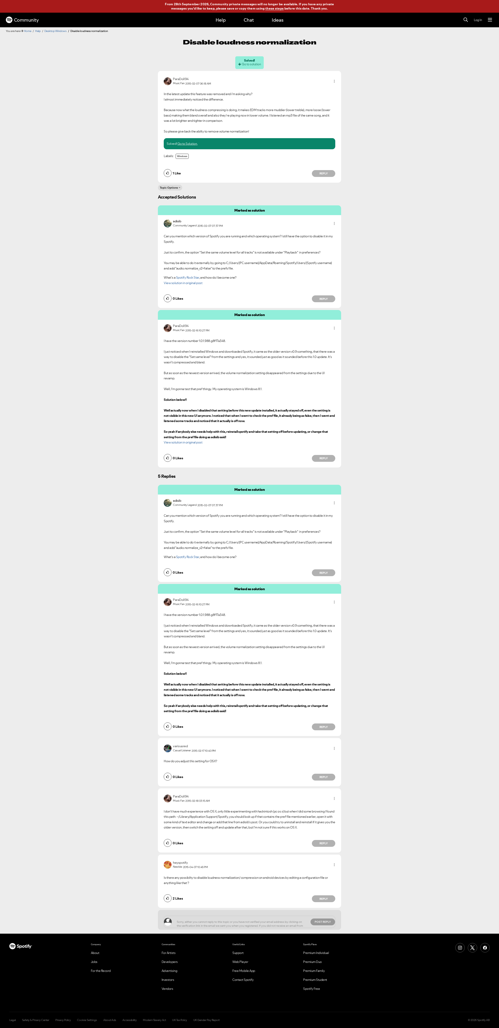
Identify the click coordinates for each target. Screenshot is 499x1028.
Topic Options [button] (169, 188)
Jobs (94, 962)
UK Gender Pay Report (206, 1020)
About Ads (109, 1020)
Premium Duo (312, 962)
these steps (274, 8)
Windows (182, 156)
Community (26, 20)
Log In (478, 20)
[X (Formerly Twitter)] (472, 947)
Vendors (167, 988)
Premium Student (315, 980)
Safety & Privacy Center (35, 1020)
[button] (334, 81)
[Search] (465, 19)
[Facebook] (485, 947)
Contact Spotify (243, 980)
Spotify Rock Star (187, 277)
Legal (12, 1020)
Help (221, 20)
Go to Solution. (187, 143)
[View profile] (168, 81)
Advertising (169, 971)
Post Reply (323, 922)
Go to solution (251, 64)
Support (238, 953)
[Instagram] (460, 947)
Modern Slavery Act (154, 1020)
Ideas (277, 20)
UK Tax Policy (179, 1020)
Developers (170, 962)
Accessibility (129, 1020)
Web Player (240, 962)
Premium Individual (316, 953)
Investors (168, 980)
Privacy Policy (63, 1020)
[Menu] (490, 20)
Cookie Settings (87, 1020)
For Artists (169, 953)
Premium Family (314, 971)
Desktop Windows (55, 31)
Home (27, 31)
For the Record (101, 971)
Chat (249, 20)
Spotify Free (311, 988)
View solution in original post (183, 283)
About (95, 953)
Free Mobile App (243, 971)
